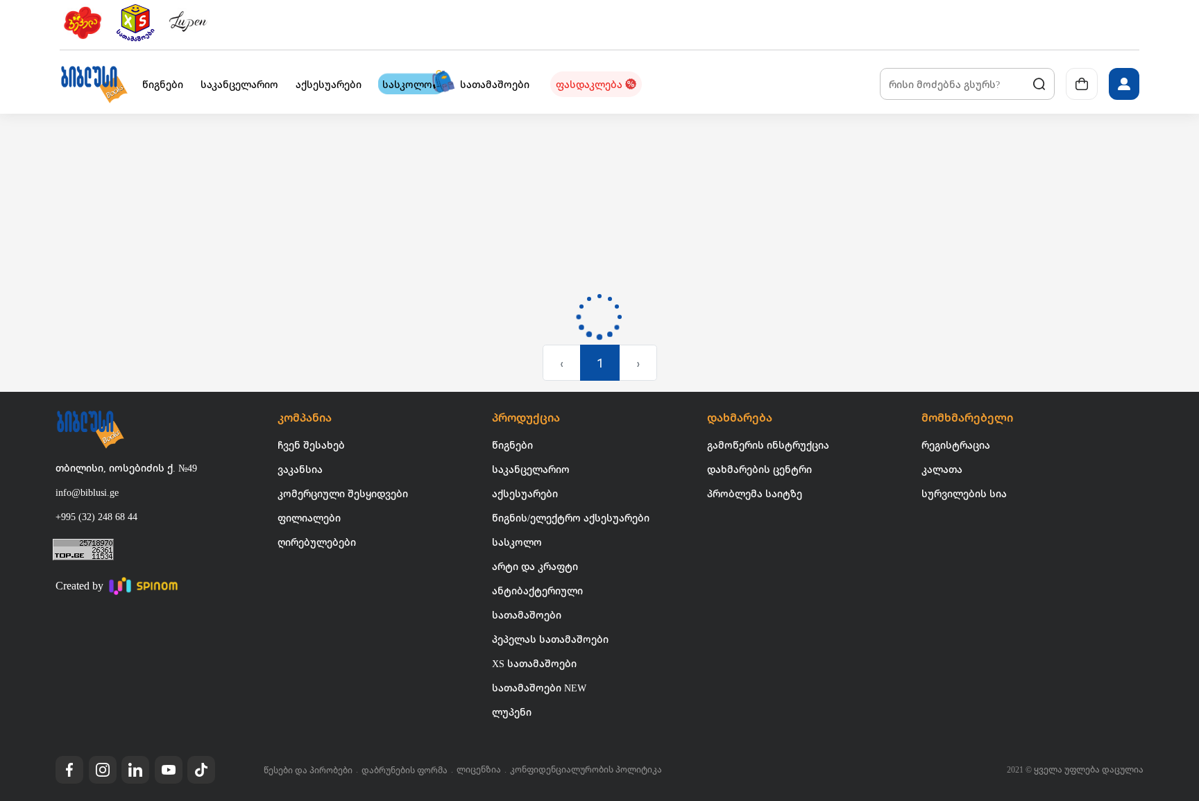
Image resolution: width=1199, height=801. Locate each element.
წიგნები (512, 444)
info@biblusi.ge (87, 492)
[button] (94, 83)
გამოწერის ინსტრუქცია (768, 444)
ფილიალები (309, 517)
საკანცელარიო (531, 469)
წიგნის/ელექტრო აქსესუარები (570, 517)
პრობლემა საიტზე (754, 493)
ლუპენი (512, 711)
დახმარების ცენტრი (759, 469)
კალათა (941, 469)
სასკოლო (517, 542)
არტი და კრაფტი (535, 566)
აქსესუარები (525, 493)
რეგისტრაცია (955, 444)
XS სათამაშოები (534, 663)
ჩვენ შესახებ (311, 444)
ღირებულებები (317, 542)
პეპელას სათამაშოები (550, 639)
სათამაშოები (526, 614)
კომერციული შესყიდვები (343, 493)
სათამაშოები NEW (539, 687)
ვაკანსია (300, 469)
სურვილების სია (964, 493)
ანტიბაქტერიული (537, 590)
